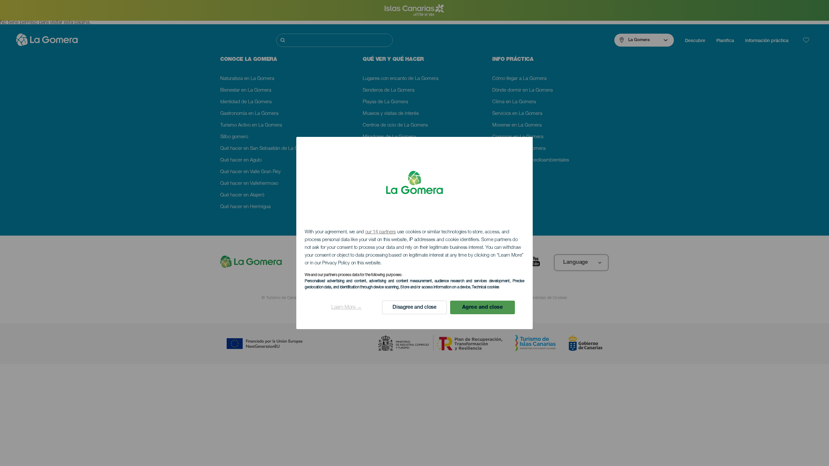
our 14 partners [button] (380, 232)
